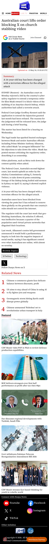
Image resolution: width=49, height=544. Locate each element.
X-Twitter (7, 256)
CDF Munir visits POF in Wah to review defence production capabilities (24, 348)
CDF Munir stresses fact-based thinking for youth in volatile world (22, 490)
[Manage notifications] (5, 539)
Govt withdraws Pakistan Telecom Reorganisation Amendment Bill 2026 (19, 455)
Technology (21, 256)
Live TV (23, 13)
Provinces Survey (37, 539)
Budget (15, 13)
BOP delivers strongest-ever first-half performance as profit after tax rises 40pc (21, 384)
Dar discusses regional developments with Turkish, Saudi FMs (22, 419)
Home (8, 13)
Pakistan (33, 13)
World (43, 13)
